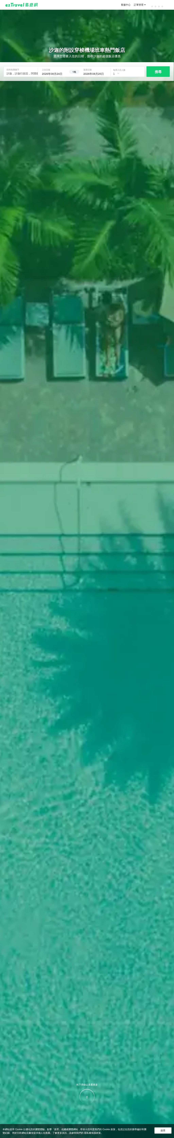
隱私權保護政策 (92, 1132)
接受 (163, 1130)
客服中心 (125, 4)
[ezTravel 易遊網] (21, 5)
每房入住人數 (119, 70)
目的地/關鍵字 (12, 70)
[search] (53, 73)
